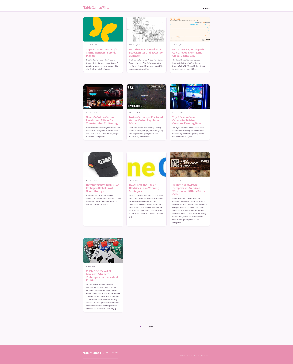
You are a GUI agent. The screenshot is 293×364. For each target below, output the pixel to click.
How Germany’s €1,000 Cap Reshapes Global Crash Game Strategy (102, 188)
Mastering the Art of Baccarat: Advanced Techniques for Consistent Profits (102, 275)
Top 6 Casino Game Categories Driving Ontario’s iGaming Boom (187, 120)
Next (151, 326)
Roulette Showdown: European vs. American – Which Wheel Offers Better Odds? (188, 189)
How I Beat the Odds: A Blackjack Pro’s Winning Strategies (144, 188)
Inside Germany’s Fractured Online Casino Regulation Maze (146, 120)
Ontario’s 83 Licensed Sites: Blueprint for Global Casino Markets (146, 52)
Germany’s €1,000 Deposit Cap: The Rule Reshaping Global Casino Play (188, 52)
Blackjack (205, 8)
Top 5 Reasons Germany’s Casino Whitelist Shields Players (101, 52)
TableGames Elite (96, 8)
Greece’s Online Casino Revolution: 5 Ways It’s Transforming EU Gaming (102, 120)
